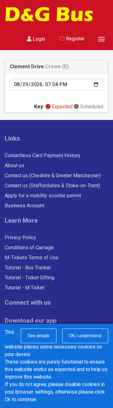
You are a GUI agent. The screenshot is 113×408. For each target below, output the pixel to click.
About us (14, 165)
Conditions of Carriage (29, 247)
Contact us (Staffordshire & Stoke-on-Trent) (52, 186)
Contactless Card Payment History (42, 155)
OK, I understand (85, 335)
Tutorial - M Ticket (24, 288)
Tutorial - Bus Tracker (28, 268)
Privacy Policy (20, 237)
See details (39, 335)
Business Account (24, 206)
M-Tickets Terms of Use (31, 258)
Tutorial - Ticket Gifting (29, 278)
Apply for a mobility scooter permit (43, 196)
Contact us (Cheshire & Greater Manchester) (53, 175)
